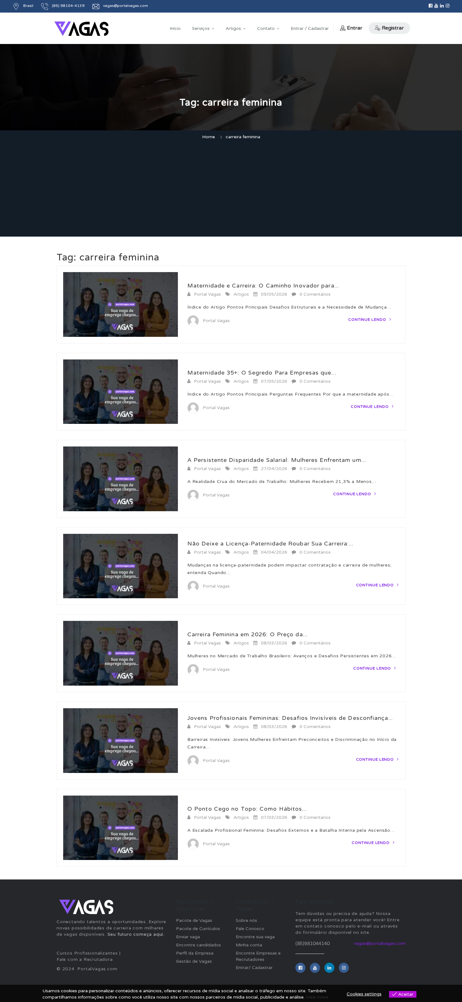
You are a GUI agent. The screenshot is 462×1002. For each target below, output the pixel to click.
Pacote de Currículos (198, 928)
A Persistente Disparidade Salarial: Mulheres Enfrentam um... (276, 460)
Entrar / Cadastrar (310, 28)
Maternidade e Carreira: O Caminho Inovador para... (263, 285)
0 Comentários (315, 294)
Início (175, 28)
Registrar (393, 28)
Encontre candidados (198, 945)
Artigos (233, 28)
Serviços (201, 28)
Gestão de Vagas (194, 961)
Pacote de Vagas (194, 920)
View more (317, 997)
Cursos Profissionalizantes (87, 953)
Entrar (354, 28)
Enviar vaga (188, 936)
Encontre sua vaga (255, 936)
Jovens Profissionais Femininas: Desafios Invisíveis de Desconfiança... (290, 718)
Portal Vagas (207, 294)
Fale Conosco (250, 928)
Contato (266, 28)
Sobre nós (246, 920)
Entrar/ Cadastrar (254, 967)
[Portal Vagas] (81, 28)
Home (208, 137)
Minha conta (249, 945)
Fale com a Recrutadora (85, 959)
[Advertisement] (231, 189)
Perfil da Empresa (194, 953)
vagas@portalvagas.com (379, 943)
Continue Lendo (368, 319)
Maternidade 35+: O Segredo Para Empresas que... (261, 372)
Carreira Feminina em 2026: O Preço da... (247, 634)
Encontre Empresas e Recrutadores (258, 956)
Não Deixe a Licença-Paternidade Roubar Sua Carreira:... (270, 543)
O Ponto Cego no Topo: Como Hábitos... (247, 808)
